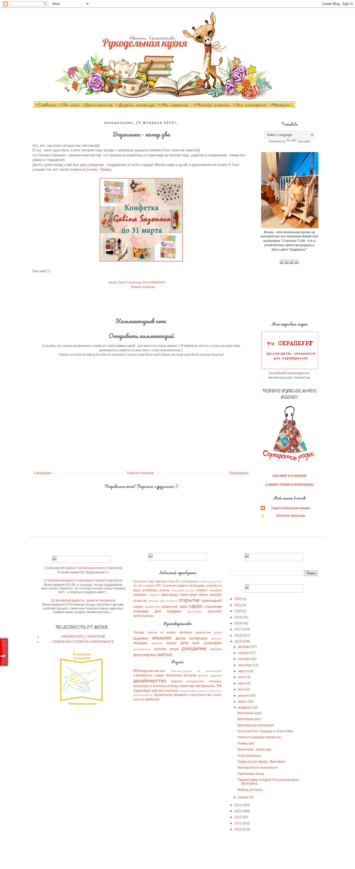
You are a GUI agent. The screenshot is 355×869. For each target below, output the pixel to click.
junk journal (215, 581)
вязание (161, 637)
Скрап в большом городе (290, 508)
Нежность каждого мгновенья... (260, 737)
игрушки (140, 643)
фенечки (216, 649)
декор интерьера (192, 638)
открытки (189, 600)
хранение (214, 611)
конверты (140, 594)
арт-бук (189, 590)
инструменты (195, 681)
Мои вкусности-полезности (258, 767)
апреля (244, 695)
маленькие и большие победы (156, 686)
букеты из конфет (162, 632)
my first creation (143, 585)
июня (242, 683)
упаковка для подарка (157, 611)
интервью (215, 681)
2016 (238, 635)
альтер (164, 590)
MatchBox (161, 581)
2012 (238, 817)
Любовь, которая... (251, 790)
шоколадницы (143, 616)
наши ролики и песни (192, 690)
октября (244, 659)
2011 (238, 823)
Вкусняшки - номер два (254, 749)
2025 (238, 599)
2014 (238, 805)
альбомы (149, 590)
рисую (174, 649)
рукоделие (194, 648)
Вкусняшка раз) (249, 719)
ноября (244, 653)
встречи (190, 675)
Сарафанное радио (148, 675)
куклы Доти (177, 643)
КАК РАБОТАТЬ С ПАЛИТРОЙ (83, 636)
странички (213, 606)
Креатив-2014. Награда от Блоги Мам (265, 731)
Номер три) (246, 743)
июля (242, 677)
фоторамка (194, 611)
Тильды (138, 632)
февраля (245, 707)
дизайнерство (149, 680)
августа (244, 671)
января (243, 797)
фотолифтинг (144, 655)
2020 (238, 611)
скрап (195, 606)
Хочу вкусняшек (249, 755)
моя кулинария (207, 643)
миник (203, 594)
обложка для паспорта (162, 600)
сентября (245, 665)
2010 (238, 829)
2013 (238, 811)
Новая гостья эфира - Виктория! (261, 761)
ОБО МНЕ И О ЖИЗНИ (289, 476)
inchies (202, 581)
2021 (238, 605)
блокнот (202, 590)
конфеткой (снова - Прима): (91, 169)
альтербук (177, 590)
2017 (238, 629)
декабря (244, 646)
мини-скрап (188, 594)
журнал (176, 681)
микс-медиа (170, 594)
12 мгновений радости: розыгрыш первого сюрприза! (83, 580)
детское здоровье (210, 675)
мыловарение (142, 649)
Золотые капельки (290, 515)
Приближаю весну (251, 774)
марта (243, 701)
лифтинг (154, 594)
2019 (238, 617)
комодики (215, 590)
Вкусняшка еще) (249, 713)
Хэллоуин (169, 585)
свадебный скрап (174, 606)
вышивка (140, 638)
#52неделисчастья (149, 671)
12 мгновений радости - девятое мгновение (83, 600)
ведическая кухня (208, 632)
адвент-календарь (191, 585)
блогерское (174, 675)
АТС (158, 585)
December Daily (143, 581)
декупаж (217, 638)
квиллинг (157, 643)
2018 (238, 623)
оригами (160, 649)
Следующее (43, 473)
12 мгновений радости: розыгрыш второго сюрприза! (83, 568)
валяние (186, 632)
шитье (164, 654)
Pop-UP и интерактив (183, 581)
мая (241, 689)
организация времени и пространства (182, 695)
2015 (238, 641)
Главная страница (140, 473)
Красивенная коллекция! (256, 725)
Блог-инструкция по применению (196, 671)
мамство (187, 686)
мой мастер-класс (165, 690)
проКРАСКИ (152, 606)
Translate (303, 141)
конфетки (148, 286)
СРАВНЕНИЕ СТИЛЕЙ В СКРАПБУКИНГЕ (83, 642)
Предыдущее (238, 473)
